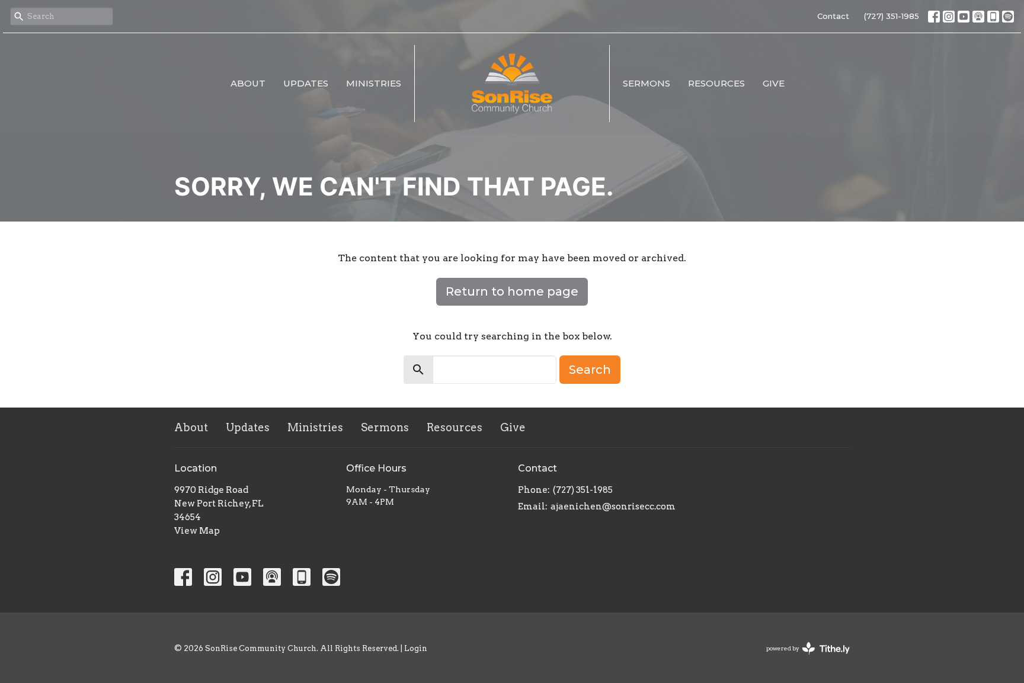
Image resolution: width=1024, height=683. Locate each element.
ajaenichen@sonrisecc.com (613, 506)
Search (590, 370)
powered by (801, 658)
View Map (197, 530)
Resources (716, 83)
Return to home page (512, 291)
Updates (305, 83)
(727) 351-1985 (891, 16)
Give (774, 83)
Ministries (373, 83)
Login (415, 648)
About (248, 83)
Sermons (646, 83)
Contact (833, 16)
